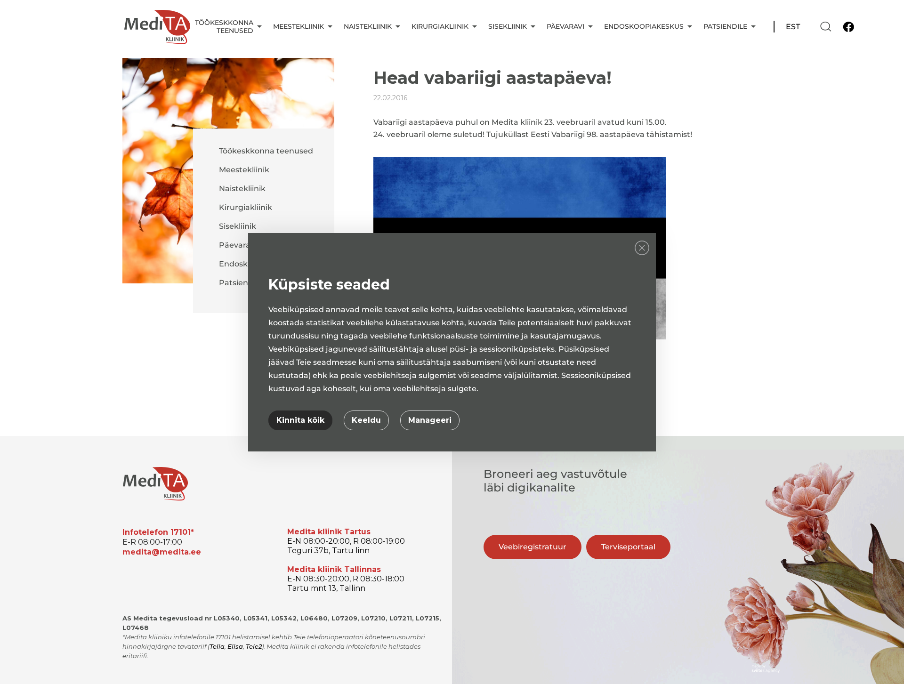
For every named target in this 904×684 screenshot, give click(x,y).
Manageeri (430, 420)
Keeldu (366, 420)
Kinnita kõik (300, 420)
